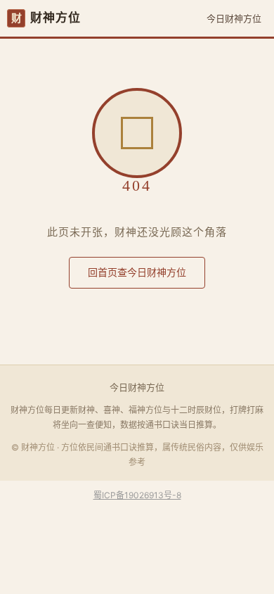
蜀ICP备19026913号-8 (137, 495)
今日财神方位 (234, 18)
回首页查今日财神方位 (137, 272)
